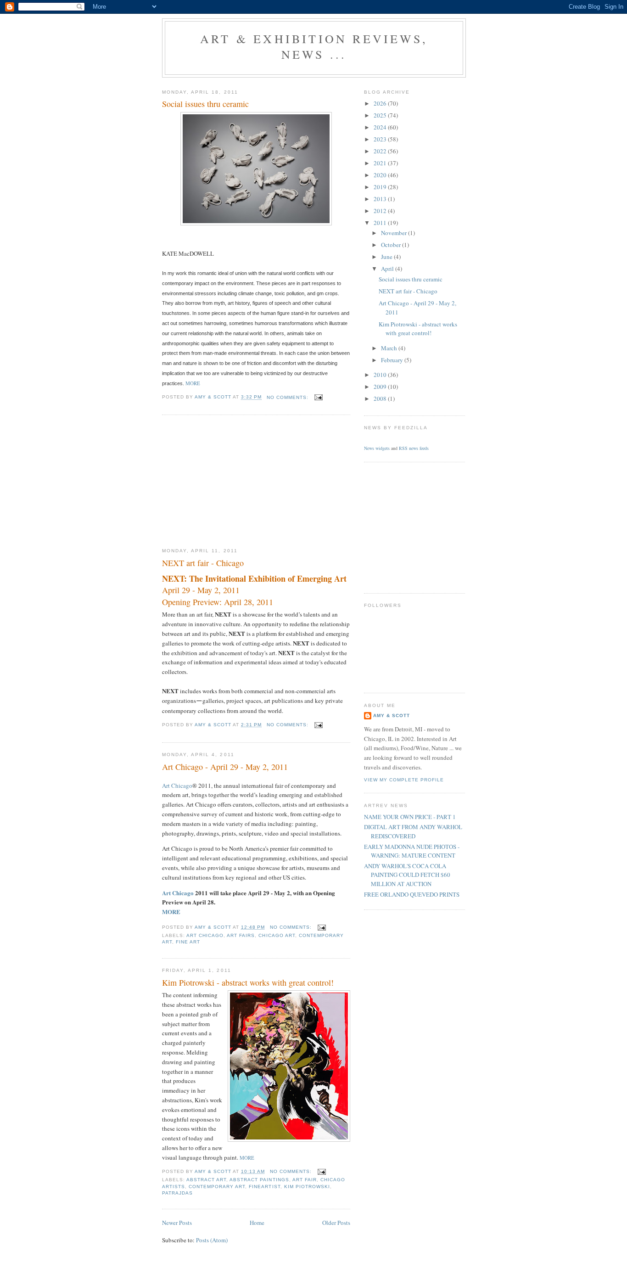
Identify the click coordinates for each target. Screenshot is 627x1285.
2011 (381, 223)
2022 (381, 151)
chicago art (276, 935)
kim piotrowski (307, 1186)
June (387, 257)
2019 (381, 187)
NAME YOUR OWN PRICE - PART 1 (410, 817)
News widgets (377, 448)
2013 (381, 199)
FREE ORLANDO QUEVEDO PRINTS (411, 894)
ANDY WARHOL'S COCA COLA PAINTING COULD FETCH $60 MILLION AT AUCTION (407, 875)
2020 (381, 175)
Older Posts (336, 1222)
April (388, 268)
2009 (381, 386)
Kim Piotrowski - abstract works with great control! (248, 982)
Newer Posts (177, 1222)
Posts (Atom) (212, 1240)
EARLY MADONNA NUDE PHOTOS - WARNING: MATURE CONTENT (411, 851)
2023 (381, 139)
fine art (188, 941)
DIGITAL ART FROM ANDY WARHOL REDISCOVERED (413, 831)
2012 (381, 211)
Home (257, 1222)
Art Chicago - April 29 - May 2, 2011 (225, 766)
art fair (304, 1179)
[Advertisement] (231, 481)
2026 (381, 103)
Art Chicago (177, 785)
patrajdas (177, 1192)
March (389, 348)
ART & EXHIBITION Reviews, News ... (314, 46)
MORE (171, 911)
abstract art (206, 1179)
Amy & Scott (391, 715)
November (394, 233)
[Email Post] (318, 397)
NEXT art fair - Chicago (203, 562)
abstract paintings (259, 1179)
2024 (381, 127)
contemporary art (217, 1186)
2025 (381, 115)
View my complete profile (404, 779)
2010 (381, 374)
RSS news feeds (414, 448)
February (392, 360)
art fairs (241, 935)
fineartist (264, 1186)
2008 (381, 398)
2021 (381, 163)
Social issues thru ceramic (205, 103)
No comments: (288, 397)
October (391, 245)
